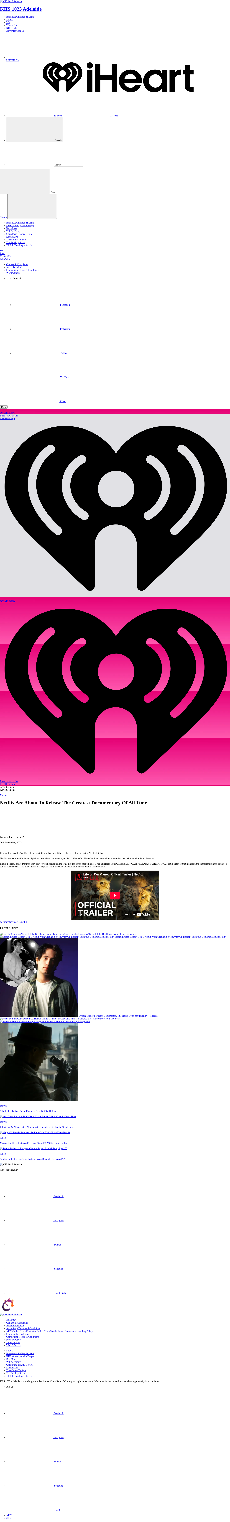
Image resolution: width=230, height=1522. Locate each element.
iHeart (9, 1518)
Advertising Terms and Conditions (23, 1328)
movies (16, 922)
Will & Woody (13, 231)
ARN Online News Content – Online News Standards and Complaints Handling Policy (49, 1331)
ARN (9, 1515)
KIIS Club (11, 28)
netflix (24, 922)
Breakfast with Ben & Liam (20, 16)
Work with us (13, 272)
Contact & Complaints (17, 264)
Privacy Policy (13, 1339)
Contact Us (5, 256)
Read (2, 253)
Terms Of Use (13, 1342)
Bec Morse (11, 228)
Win (8, 22)
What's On (11, 25)
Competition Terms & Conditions (22, 270)
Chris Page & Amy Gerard (19, 234)
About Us (11, 1320)
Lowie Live (12, 236)
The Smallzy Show (15, 242)
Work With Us (13, 1345)
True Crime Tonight (16, 239)
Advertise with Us (15, 30)
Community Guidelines (17, 1334)
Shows (9, 19)
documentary (6, 922)
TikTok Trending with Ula (19, 245)
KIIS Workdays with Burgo (20, 225)
